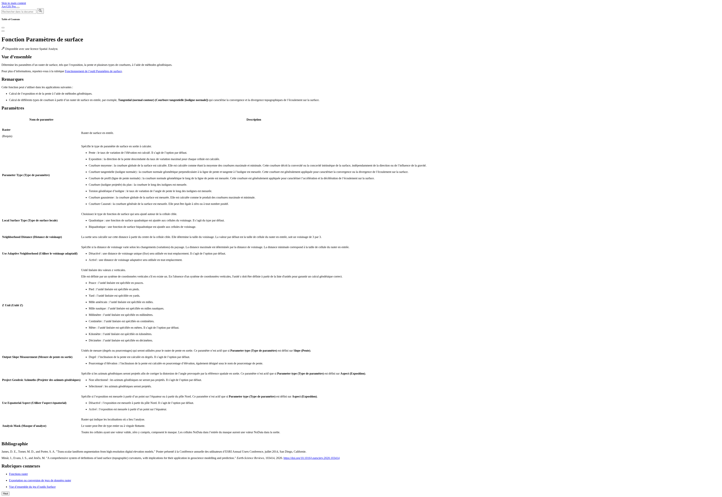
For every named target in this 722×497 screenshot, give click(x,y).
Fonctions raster (18, 474)
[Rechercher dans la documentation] (40, 11)
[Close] (3, 27)
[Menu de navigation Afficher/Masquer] (18, 7)
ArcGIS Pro (9, 6)
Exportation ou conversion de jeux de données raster (40, 480)
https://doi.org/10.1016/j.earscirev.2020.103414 (312, 458)
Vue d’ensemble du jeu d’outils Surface (32, 486)
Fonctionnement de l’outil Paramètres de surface (93, 71)
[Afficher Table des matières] (3, 31)
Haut (5, 493)
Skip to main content (14, 3)
